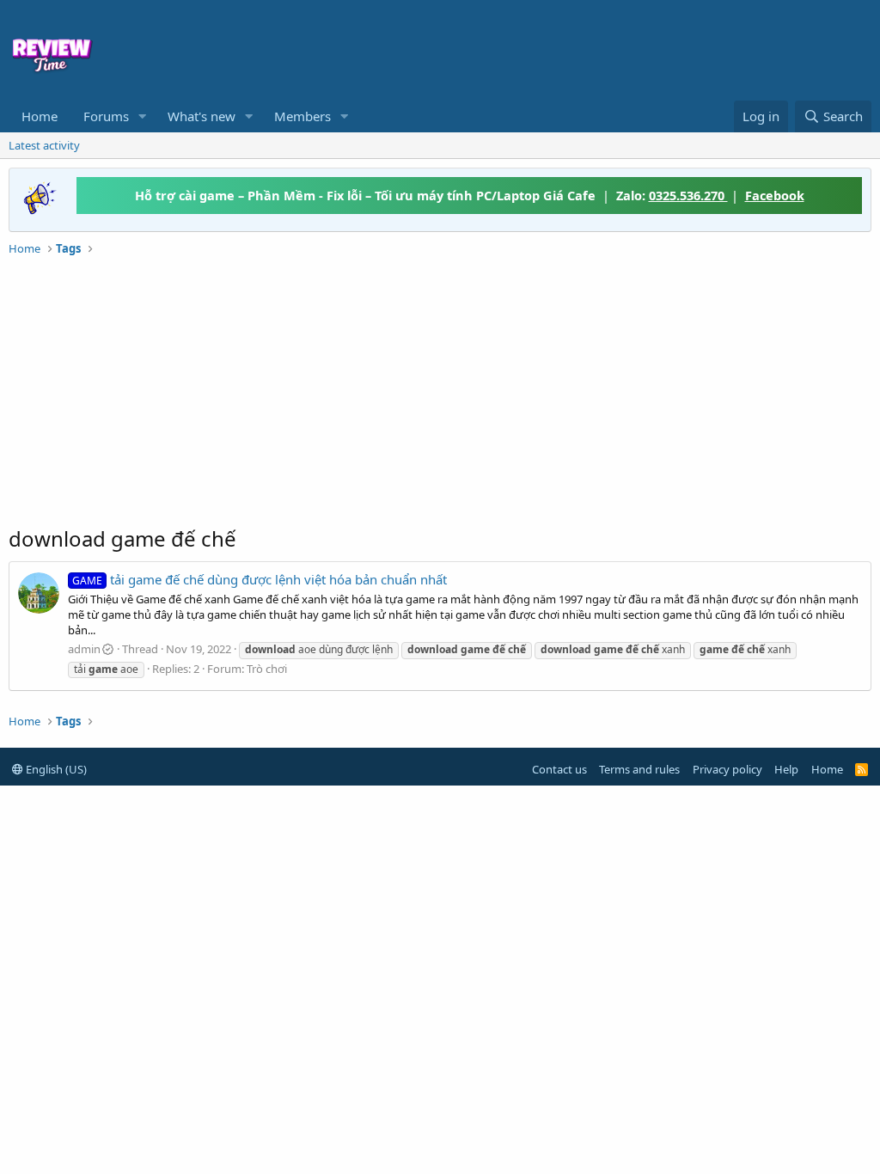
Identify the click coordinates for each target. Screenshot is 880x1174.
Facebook (774, 195)
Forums (106, 116)
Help (786, 769)
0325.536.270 (688, 195)
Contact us (559, 769)
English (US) (55, 769)
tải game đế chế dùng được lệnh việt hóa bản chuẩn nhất (259, 579)
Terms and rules (639, 769)
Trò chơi (267, 668)
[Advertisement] (503, 48)
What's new (201, 116)
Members (302, 116)
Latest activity (44, 145)
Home (39, 116)
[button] (143, 116)
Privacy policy (727, 769)
